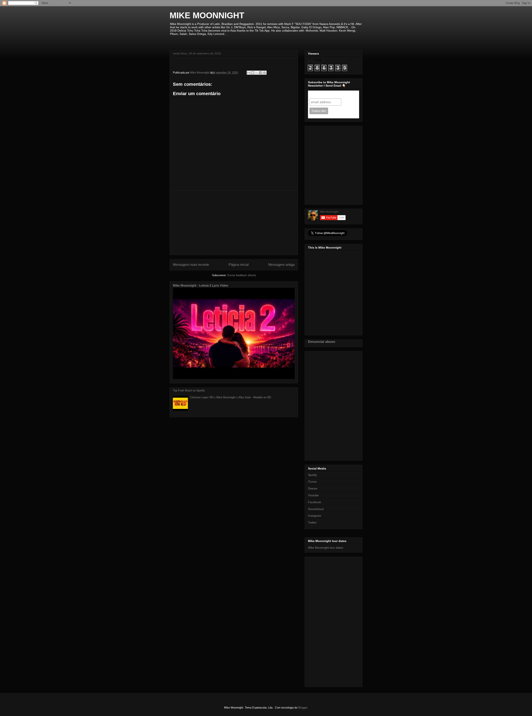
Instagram (314, 515)
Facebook (314, 502)
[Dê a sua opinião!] (253, 73)
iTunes (312, 481)
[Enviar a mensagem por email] (249, 73)
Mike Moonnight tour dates (325, 547)
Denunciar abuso (321, 341)
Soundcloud (316, 509)
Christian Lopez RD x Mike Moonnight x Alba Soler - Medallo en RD (230, 397)
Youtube (313, 495)
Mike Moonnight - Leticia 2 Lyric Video (200, 285)
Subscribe (317, 94)
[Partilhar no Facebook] (261, 73)
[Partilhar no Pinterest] (264, 73)
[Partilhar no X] (257, 73)
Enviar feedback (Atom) (241, 275)
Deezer (313, 488)
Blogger (302, 707)
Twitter (312, 522)
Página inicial (239, 264)
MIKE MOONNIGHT (207, 15)
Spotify (312, 475)
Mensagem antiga (281, 264)
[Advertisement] (234, 223)
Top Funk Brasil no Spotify (189, 390)
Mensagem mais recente (191, 264)
